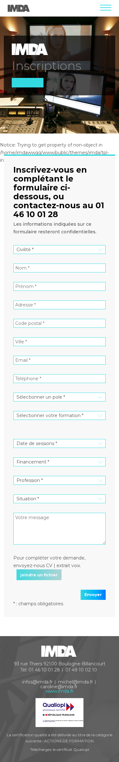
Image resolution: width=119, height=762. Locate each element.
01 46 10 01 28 (44, 670)
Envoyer (93, 594)
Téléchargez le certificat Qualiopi (59, 749)
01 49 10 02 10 (81, 670)
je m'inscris (89, 733)
